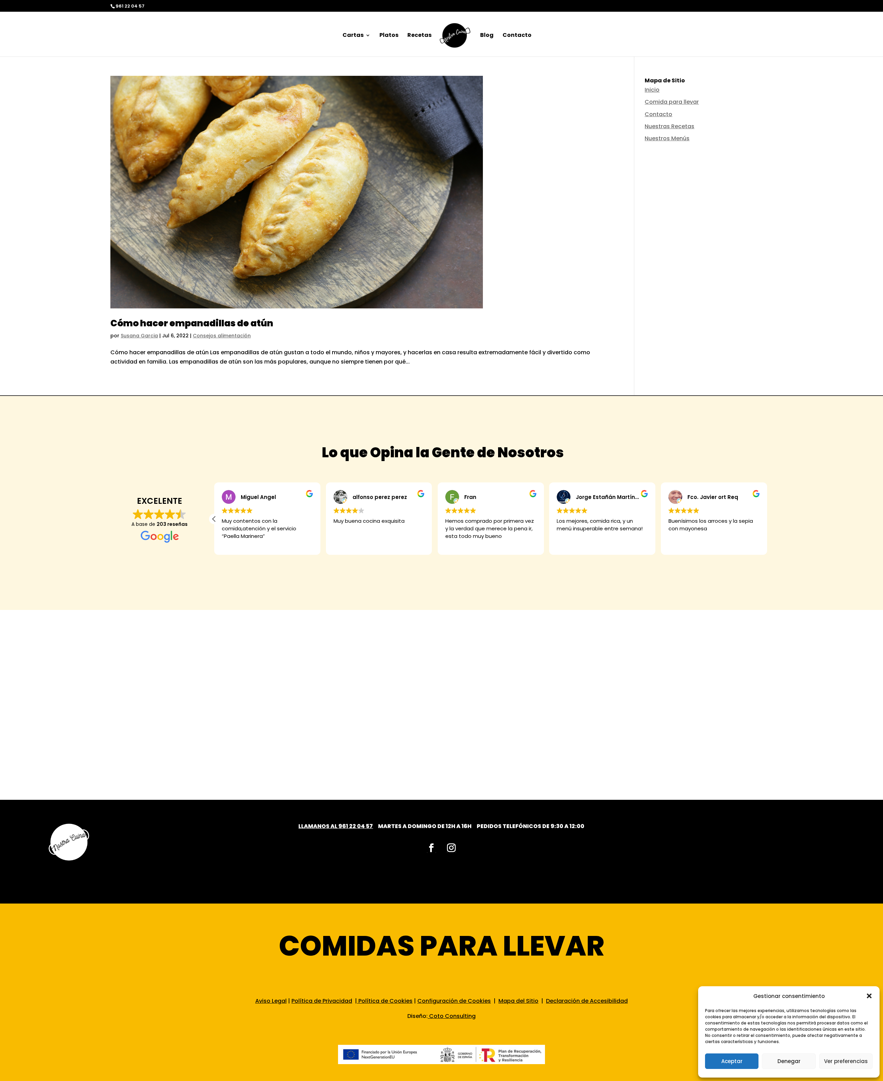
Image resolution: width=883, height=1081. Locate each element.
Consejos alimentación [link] (222, 335)
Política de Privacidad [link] (321, 1001)
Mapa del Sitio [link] (518, 1001)
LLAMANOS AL (318, 826)
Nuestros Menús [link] (667, 138)
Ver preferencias (846, 1061)
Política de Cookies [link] (385, 1001)
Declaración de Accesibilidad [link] (587, 1001)
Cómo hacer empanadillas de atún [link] (191, 323)
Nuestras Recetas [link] (669, 126)
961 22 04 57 (355, 826)
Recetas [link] (419, 36)
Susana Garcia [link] (139, 335)
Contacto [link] (517, 36)
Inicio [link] (652, 90)
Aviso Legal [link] (271, 1001)
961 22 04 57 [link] (130, 6)
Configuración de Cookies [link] (454, 1001)
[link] (455, 38)
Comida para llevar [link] (672, 102)
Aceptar (732, 1061)
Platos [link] (388, 36)
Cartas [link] (353, 36)
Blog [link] (487, 36)
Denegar (789, 1061)
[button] (869, 995)
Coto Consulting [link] (452, 1016)
